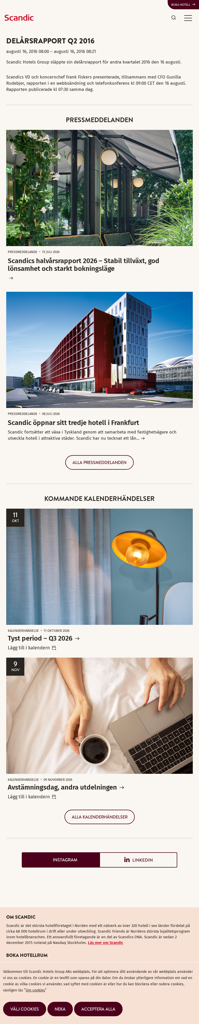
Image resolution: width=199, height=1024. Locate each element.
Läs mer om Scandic (105, 942)
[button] (188, 18)
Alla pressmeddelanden (99, 462)
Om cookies (35, 990)
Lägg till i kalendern (29, 648)
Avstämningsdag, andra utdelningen (62, 787)
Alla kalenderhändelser (99, 817)
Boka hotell (180, 5)
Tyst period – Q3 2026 (40, 638)
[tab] (61, 860)
